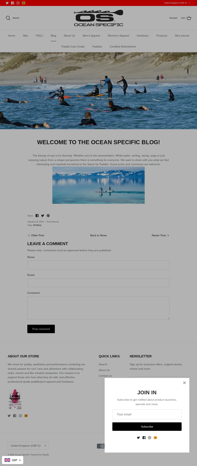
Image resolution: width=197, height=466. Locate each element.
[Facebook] (144, 437)
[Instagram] (149, 437)
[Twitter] (138, 437)
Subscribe (147, 426)
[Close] (184, 383)
